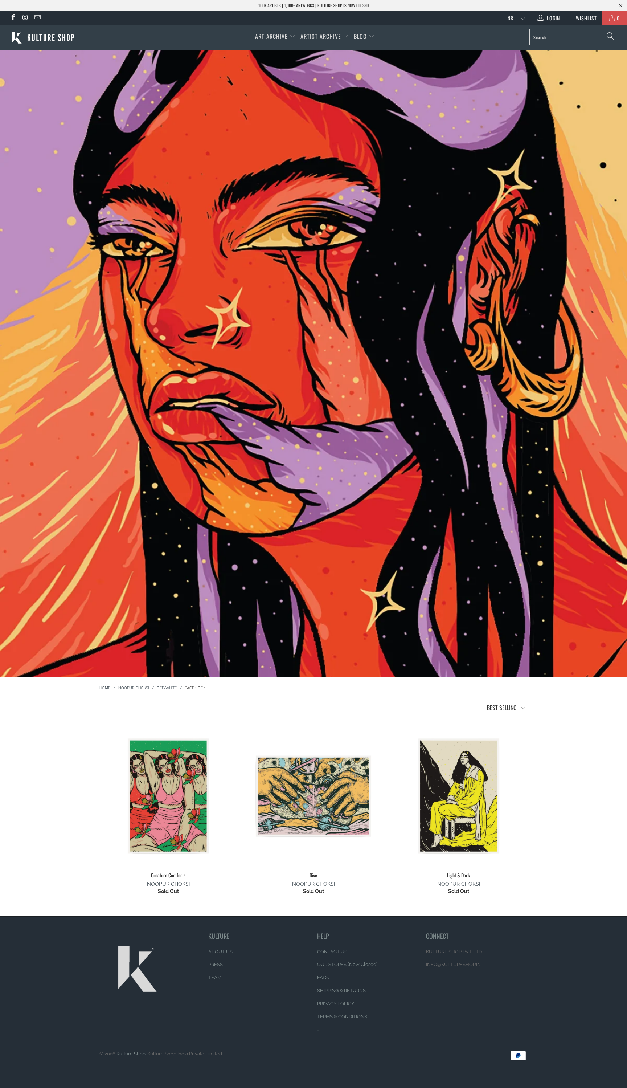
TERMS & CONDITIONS (342, 1016)
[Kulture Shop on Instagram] (25, 18)
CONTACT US (332, 951)
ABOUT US (220, 951)
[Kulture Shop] (53, 37)
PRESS (215, 964)
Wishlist (583, 18)
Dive (313, 796)
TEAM (214, 977)
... (318, 1029)
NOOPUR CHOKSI (168, 884)
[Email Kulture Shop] (37, 18)
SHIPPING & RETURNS (341, 990)
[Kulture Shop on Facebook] (12, 18)
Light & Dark (459, 796)
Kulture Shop (131, 1053)
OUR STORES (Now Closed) (347, 964)
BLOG (361, 36)
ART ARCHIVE (271, 36)
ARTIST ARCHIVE (320, 36)
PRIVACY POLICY (335, 1003)
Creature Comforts (168, 796)
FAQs (323, 977)
